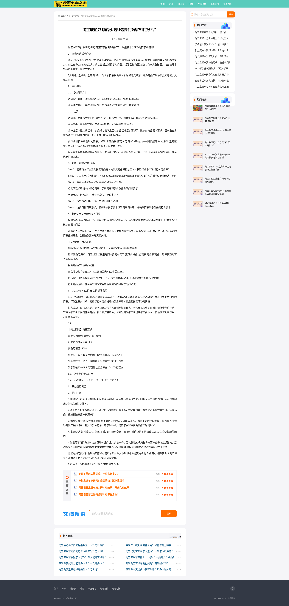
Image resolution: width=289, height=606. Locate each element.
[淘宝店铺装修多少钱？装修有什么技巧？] (198, 108)
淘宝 (162, 4)
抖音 (191, 4)
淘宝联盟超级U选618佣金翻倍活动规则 (218, 132)
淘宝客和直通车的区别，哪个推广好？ (213, 32)
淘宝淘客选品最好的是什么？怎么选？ (79, 569)
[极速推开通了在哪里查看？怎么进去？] (198, 204)
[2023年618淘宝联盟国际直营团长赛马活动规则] (198, 156)
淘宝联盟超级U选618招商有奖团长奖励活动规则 (218, 192)
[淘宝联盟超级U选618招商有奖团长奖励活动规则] (198, 192)
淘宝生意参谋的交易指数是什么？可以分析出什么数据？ (84, 545)
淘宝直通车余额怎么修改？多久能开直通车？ (83, 557)
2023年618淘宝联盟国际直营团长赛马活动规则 (217, 156)
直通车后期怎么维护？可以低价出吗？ (213, 80)
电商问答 (227, 4)
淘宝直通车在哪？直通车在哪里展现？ (213, 86)
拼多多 (181, 4)
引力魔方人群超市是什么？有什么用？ (213, 50)
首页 (63, 16)
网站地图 (231, 598)
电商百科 (214, 4)
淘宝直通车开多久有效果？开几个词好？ (213, 74)
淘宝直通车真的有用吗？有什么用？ (213, 62)
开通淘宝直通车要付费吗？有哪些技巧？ (147, 563)
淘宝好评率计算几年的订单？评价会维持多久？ (213, 56)
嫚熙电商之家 (71, 598)
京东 (171, 4)
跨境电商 (201, 4)
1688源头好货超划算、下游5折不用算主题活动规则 (213, 68)
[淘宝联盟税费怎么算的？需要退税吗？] (198, 120)
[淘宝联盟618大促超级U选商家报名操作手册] (198, 168)
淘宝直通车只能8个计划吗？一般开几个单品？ (150, 557)
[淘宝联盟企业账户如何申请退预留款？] (198, 180)
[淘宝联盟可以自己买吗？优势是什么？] (198, 144)
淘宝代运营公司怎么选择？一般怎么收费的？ (150, 551)
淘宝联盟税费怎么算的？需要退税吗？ (217, 120)
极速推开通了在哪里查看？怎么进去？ (217, 204)
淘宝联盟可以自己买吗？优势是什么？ (217, 144)
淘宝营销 (75, 16)
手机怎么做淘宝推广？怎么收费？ (212, 44)
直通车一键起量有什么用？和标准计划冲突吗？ (151, 545)
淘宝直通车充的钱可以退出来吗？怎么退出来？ (84, 551)
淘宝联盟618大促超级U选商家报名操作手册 (218, 168)
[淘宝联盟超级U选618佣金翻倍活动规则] (198, 132)
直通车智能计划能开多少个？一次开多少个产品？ (84, 563)
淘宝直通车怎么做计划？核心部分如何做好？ (213, 38)
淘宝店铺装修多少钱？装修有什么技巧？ (217, 107)
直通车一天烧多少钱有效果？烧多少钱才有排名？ (151, 569)
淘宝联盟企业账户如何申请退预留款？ (217, 180)
